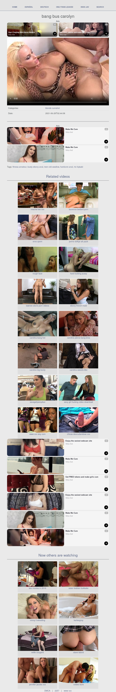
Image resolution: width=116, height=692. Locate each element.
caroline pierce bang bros (78, 337)
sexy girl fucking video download (78, 401)
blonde (48, 108)
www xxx (68, 690)
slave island (78, 652)
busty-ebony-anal (35, 166)
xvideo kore (78, 684)
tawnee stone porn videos (37, 305)
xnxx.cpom (37, 241)
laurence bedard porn (78, 209)
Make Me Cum (71, 129)
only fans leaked (64, 7)
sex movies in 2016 (37, 588)
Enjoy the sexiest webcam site (78, 441)
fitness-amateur (19, 166)
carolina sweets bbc (78, 369)
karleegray (78, 620)
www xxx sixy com (37, 434)
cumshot (56, 108)
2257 (57, 690)
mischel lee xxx (37, 209)
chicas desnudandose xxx (78, 434)
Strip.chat (11, 34)
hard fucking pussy (78, 273)
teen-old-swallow (51, 166)
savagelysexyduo (37, 401)
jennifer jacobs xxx (37, 684)
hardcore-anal (66, 166)
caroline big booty (37, 369)
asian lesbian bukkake (78, 588)
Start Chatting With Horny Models (21, 32)
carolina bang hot (37, 337)
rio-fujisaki (78, 166)
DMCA (47, 690)
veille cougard (37, 652)
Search (100, 7)
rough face (37, 273)
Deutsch (44, 7)
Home (14, 7)
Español (29, 7)
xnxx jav (85, 7)
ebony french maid (78, 305)
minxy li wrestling (37, 620)
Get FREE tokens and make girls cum (75, 32)
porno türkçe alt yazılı (78, 241)
